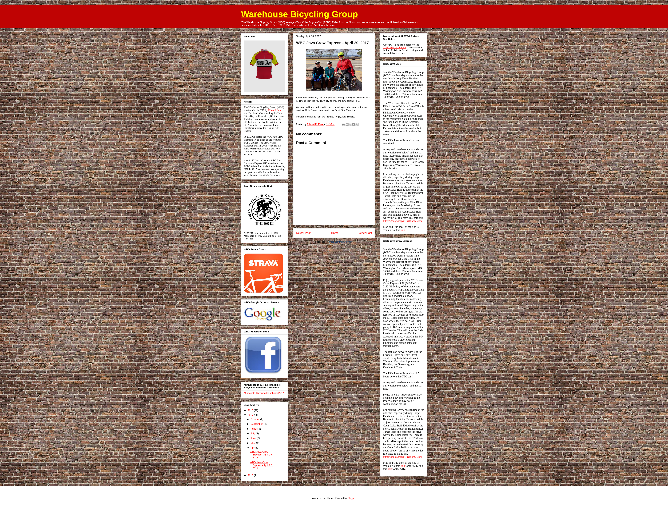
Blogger (351, 498)
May (253, 443)
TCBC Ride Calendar (394, 47)
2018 (251, 410)
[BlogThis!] (347, 124)
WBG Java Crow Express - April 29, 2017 (261, 454)
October (255, 419)
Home (335, 232)
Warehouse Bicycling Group (299, 14)
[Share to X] (350, 124)
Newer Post (303, 232)
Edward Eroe (274, 110)
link (403, 230)
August (255, 428)
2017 (251, 415)
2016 (251, 475)
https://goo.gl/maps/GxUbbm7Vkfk (402, 220)
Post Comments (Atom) (341, 242)
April (253, 447)
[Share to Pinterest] (357, 124)
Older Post (365, 232)
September (257, 423)
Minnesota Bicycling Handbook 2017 (264, 393)
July (253, 433)
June (254, 438)
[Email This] (343, 124)
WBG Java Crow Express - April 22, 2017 (261, 465)
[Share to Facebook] (353, 124)
